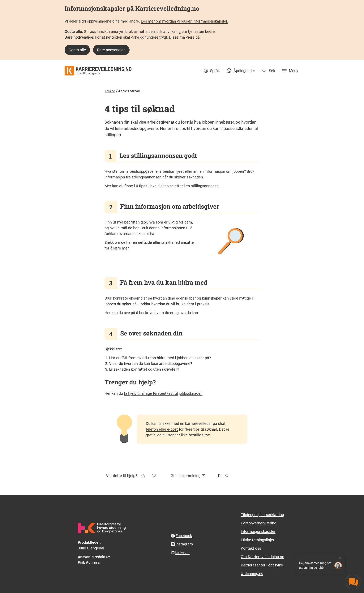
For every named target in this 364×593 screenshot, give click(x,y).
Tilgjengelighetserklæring (262, 514)
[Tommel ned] (154, 475)
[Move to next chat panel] (353, 582)
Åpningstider (244, 70)
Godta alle (77, 50)
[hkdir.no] (102, 528)
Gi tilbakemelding (185, 475)
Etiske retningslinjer (257, 540)
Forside (110, 91)
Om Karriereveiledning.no (262, 556)
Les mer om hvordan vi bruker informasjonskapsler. (184, 21)
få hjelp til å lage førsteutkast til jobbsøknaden (163, 393)
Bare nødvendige (111, 50)
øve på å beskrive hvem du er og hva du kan (161, 312)
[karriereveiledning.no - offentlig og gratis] (98, 70)
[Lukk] (340, 557)
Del (221, 475)
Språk (215, 70)
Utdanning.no (252, 573)
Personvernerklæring (258, 523)
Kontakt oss (251, 548)
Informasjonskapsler (258, 531)
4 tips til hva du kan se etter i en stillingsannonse (177, 186)
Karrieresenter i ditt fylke (262, 565)
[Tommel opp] (143, 475)
